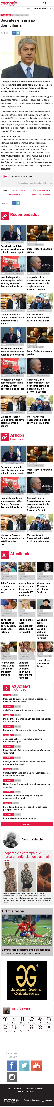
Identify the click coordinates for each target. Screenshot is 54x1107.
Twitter (18, 33)
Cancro (4, 310)
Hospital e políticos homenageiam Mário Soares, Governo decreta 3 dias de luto (12, 282)
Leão (40, 1023)
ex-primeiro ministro (17, 190)
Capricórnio (31, 1031)
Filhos (30, 273)
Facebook (14, 33)
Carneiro (5, 1023)
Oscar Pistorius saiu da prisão (39, 250)
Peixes (49, 1031)
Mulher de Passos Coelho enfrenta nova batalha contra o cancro (12, 319)
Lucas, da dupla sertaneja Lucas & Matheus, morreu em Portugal (42, 628)
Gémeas (5, 574)
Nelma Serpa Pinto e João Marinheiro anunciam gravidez (8, 668)
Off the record (13, 911)
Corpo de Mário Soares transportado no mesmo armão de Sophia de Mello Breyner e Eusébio (38, 283)
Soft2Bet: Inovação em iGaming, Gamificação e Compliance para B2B (26, 774)
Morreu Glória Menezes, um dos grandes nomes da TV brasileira (26, 589)
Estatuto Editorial (34, 1089)
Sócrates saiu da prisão (40, 195)
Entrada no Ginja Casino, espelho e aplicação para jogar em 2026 (25, 808)
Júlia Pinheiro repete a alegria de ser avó (8, 587)
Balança (5, 1031)
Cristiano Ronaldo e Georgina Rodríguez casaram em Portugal (25, 670)
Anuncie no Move (26, 1092)
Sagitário (22, 1031)
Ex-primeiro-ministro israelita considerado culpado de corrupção (12, 249)
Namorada (32, 242)
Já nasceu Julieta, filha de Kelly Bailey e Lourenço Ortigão (8, 625)
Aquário (40, 1031)
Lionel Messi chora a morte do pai (44, 663)
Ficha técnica (14, 1089)
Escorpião (14, 1031)
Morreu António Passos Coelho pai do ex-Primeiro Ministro (38, 317)
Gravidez (5, 653)
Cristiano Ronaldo (26, 653)
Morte (4, 273)
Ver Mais (27, 824)
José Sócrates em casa (40, 190)
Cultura (23, 8)
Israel (4, 242)
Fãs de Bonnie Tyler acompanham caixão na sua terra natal (26, 625)
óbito (21, 574)
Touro (13, 1023)
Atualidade (6, 15)
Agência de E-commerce (47, 1100)
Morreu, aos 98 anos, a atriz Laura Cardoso (43, 587)
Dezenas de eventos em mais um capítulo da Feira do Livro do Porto (25, 700)
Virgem (49, 1023)
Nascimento (6, 610)
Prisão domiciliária (16, 195)
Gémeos (22, 1023)
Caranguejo (31, 1023)
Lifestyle (8, 769)
